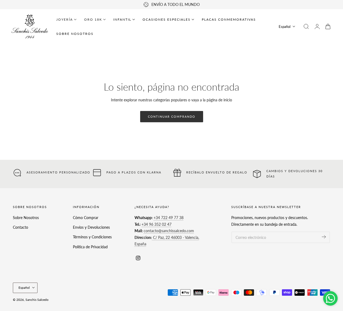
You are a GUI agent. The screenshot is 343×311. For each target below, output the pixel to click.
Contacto (20, 227)
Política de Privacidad (90, 247)
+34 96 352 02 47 (156, 224)
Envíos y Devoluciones (91, 227)
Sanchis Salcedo (37, 300)
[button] (306, 26)
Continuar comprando (171, 116)
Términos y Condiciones (92, 237)
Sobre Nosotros (26, 217)
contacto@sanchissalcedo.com (169, 230)
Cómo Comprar (85, 217)
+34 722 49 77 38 (169, 217)
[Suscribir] (324, 236)
